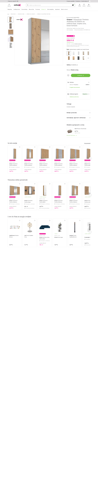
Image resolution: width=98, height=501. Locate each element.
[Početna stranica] (8, 14)
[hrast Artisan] (69, 58)
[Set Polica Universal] (70, 131)
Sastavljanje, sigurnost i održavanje (76, 117)
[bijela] (73, 53)
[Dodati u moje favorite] (68, 75)
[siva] (78, 58)
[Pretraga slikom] (72, 5)
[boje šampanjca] (88, 53)
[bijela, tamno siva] (78, 53)
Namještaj (10, 9)
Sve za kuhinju (24, 9)
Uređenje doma (16, 9)
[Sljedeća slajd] (90, 158)
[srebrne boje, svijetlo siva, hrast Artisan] (69, 53)
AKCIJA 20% (69, 35)
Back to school (64, 9)
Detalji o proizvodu (72, 112)
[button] (10, 19)
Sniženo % (43, 9)
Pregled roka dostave (75, 87)
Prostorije (38, 9)
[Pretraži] (27, 5)
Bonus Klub (31, 9)
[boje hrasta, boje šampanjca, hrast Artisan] (83, 53)
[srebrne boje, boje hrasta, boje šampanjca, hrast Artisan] (83, 58)
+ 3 (88, 58)
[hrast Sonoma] (73, 58)
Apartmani (57, 9)
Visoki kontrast (84, 1)
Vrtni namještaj (50, 9)
